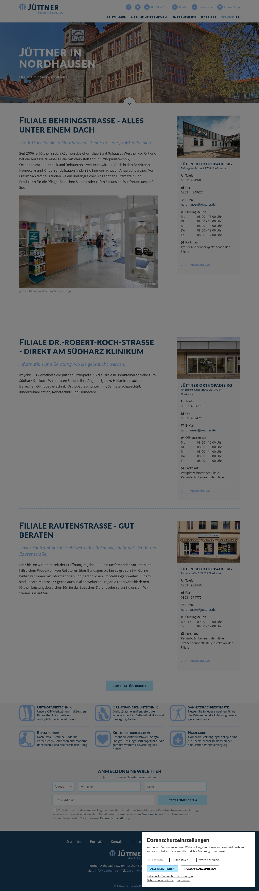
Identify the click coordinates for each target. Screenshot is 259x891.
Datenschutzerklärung (160, 880)
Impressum (183, 880)
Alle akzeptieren (162, 869)
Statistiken (181, 860)
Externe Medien (208, 860)
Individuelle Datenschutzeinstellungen (170, 876)
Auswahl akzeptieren (200, 869)
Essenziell (158, 860)
